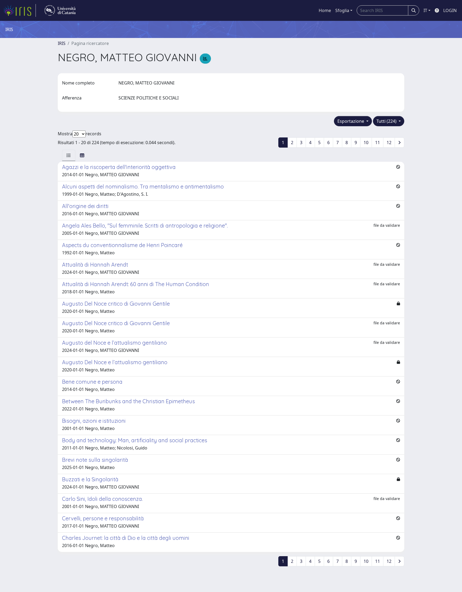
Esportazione (351, 121)
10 (366, 142)
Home (325, 10)
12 (389, 142)
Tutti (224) (387, 121)
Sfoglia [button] (342, 10)
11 (377, 142)
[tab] (68, 155)
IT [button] (425, 10)
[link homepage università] (60, 10)
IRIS (62, 43)
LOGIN (450, 10)
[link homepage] (19, 10)
